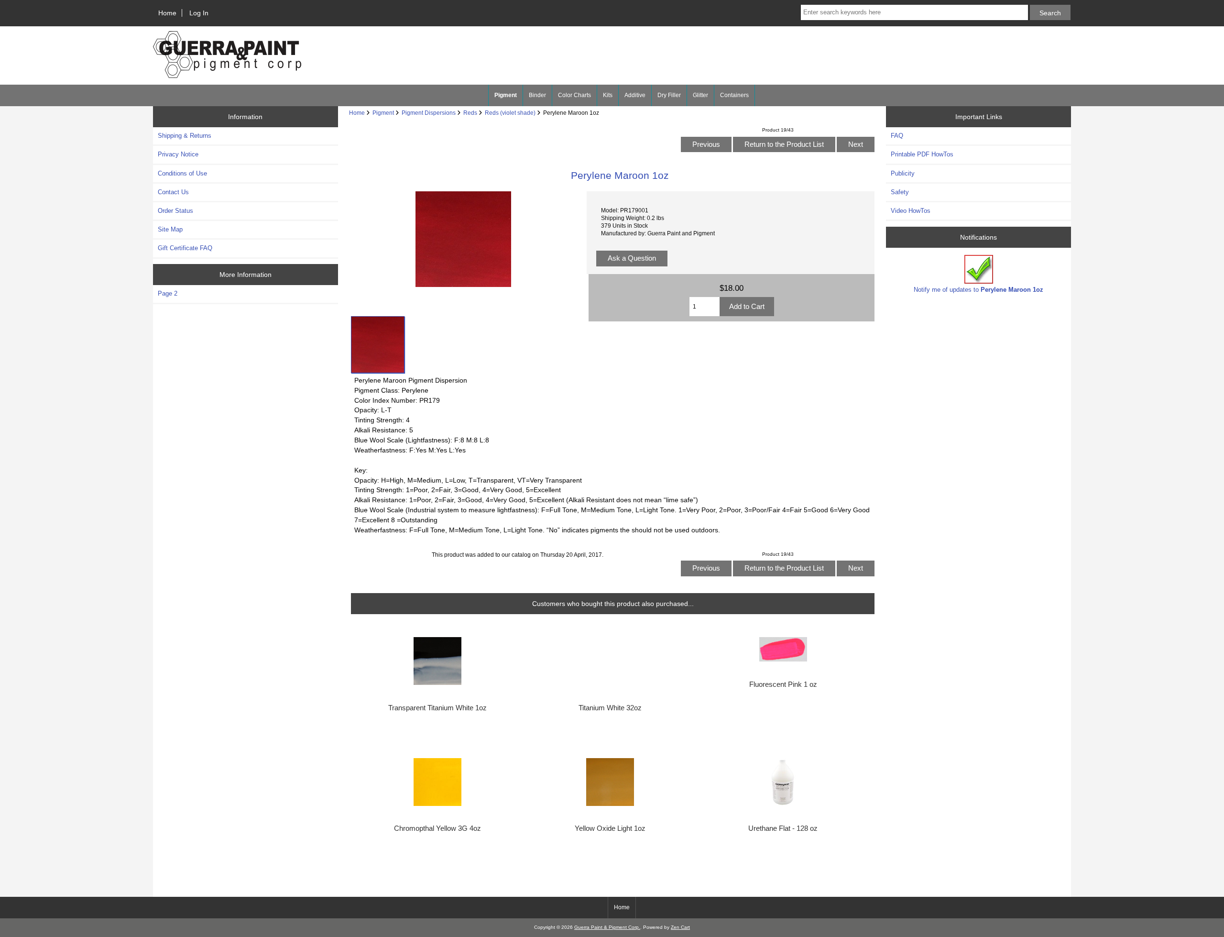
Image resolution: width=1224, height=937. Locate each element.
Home (167, 13)
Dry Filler (669, 95)
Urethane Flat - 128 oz (783, 828)
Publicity (903, 173)
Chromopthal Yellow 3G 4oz (437, 828)
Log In (198, 13)
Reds (470, 113)
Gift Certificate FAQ (185, 248)
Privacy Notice (178, 154)
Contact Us (173, 192)
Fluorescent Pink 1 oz (783, 684)
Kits (607, 95)
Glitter (700, 95)
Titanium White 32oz (610, 708)
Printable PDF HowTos (922, 154)
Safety (900, 192)
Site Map (170, 229)
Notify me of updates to (978, 289)
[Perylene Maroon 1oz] (377, 344)
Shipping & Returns (184, 135)
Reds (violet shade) (510, 113)
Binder (537, 95)
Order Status (175, 210)
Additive (634, 95)
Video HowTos (910, 210)
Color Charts (574, 95)
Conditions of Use (182, 173)
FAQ (897, 135)
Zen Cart (680, 927)
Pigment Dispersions (429, 113)
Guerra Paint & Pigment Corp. (607, 927)
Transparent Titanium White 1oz (437, 708)
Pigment (383, 113)
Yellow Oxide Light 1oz (610, 828)
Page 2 (167, 293)
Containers (734, 95)
